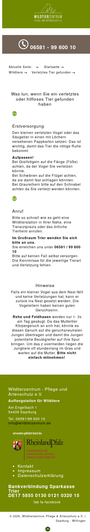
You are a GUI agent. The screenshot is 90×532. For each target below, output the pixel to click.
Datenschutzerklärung (41, 475)
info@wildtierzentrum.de (29, 422)
